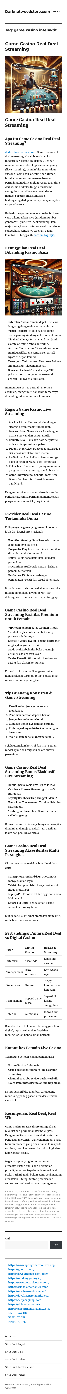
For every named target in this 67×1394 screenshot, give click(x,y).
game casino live (37, 1194)
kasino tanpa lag (29, 1208)
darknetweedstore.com (19, 152)
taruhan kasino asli (40, 1217)
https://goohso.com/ (21, 1269)
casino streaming (48, 1191)
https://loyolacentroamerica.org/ (28, 1295)
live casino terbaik (21, 1211)
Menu (56, 11)
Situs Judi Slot (14, 1351)
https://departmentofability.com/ (29, 1308)
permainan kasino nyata (27, 1214)
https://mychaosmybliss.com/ (27, 1291)
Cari (7, 1238)
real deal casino (49, 1214)
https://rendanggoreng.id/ (24, 1278)
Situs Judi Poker (15, 1374)
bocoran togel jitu (44, 235)
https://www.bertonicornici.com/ (28, 1282)
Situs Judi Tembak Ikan (19, 1367)
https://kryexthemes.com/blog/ (28, 1273)
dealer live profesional (16, 1194)
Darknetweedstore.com (27, 11)
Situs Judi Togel (15, 1344)
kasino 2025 (21, 1198)
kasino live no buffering (17, 1201)
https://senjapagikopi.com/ (25, 1300)
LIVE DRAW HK (17, 1313)
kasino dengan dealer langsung (44, 1198)
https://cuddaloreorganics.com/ (28, 1286)
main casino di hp (40, 1211)
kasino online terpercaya (35, 1204)
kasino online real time (41, 1201)
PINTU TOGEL (17, 1317)
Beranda (10, 1336)
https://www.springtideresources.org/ (31, 1265)
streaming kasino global (17, 1217)
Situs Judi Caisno (28, 1191)
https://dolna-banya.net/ (24, 1304)
